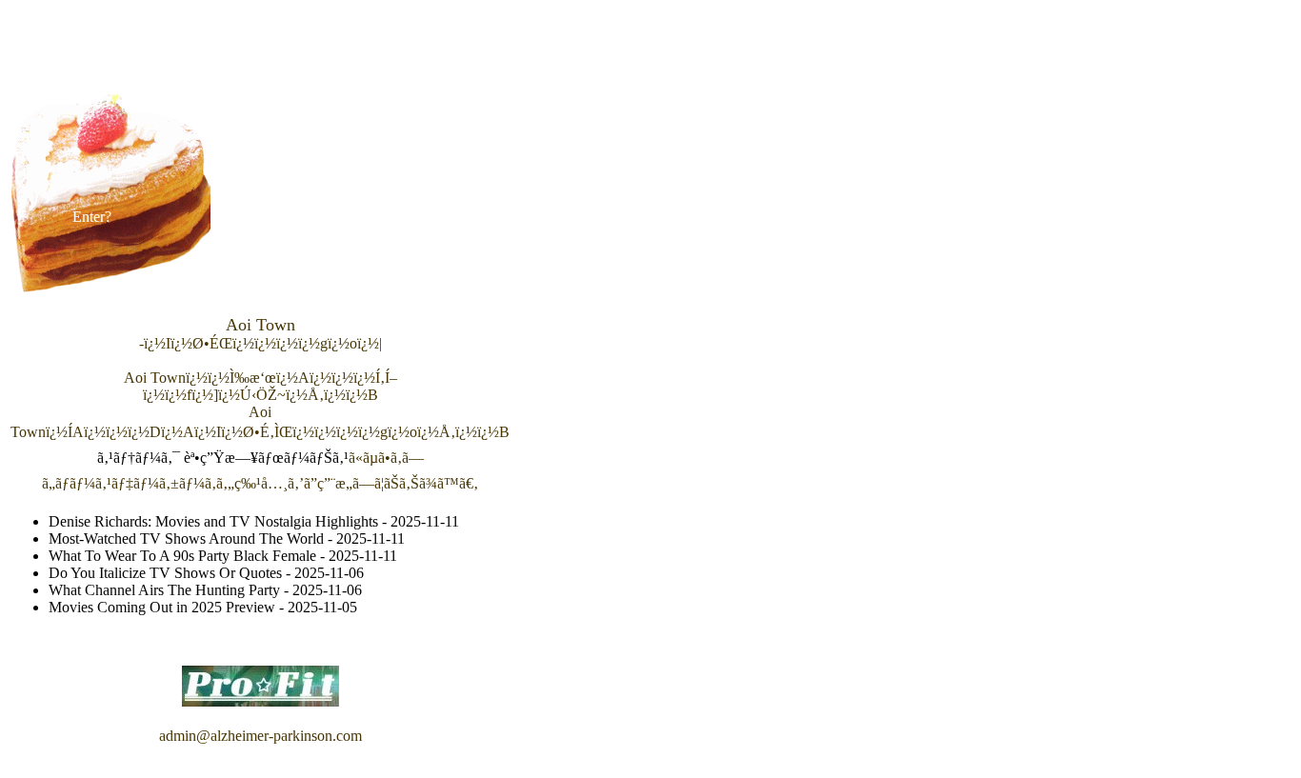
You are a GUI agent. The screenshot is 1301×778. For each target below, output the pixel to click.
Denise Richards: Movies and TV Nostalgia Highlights (213, 521)
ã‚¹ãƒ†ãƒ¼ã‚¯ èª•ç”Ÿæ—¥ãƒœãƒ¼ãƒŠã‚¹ (223, 457)
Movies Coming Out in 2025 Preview (162, 607)
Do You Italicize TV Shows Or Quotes (165, 573)
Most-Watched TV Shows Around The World (186, 538)
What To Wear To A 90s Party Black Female (182, 556)
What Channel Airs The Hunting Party (164, 590)
